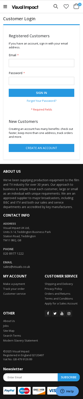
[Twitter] (55, 313)
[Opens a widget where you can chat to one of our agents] (67, 391)
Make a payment (14, 284)
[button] (66, 6)
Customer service (14, 294)
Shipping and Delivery (59, 284)
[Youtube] (62, 313)
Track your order (14, 289)
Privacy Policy (53, 289)
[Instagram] (69, 313)
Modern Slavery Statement (20, 340)
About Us (9, 321)
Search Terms (12, 335)
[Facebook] (48, 313)
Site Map (8, 331)
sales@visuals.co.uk (16, 267)
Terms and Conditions (59, 298)
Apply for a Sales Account (61, 303)
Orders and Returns (57, 294)
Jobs (6, 326)
